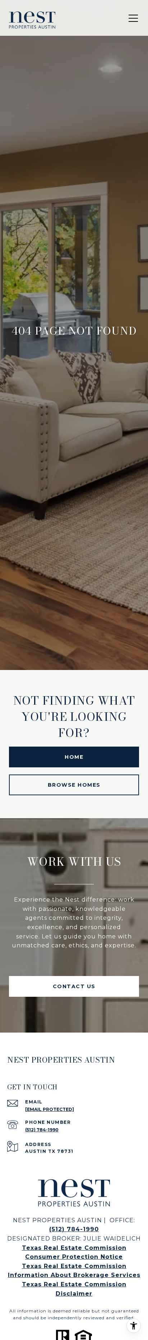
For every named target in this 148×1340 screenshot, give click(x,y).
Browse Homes (74, 785)
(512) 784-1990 (42, 1129)
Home (74, 757)
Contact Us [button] (74, 986)
